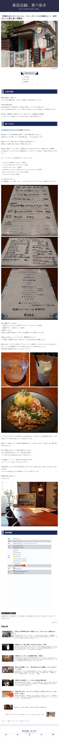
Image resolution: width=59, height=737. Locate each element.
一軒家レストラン (6, 618)
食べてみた (26, 79)
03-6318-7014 (18, 568)
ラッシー (53, 616)
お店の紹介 (26, 77)
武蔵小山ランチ (33, 616)
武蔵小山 (13, 613)
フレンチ (40, 616)
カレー (9, 616)
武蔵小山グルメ (25, 616)
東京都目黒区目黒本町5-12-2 (21, 571)
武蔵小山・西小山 (6, 613)
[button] (54, 362)
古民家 (4, 616)
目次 (26, 73)
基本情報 (26, 81)
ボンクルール (46, 616)
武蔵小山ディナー (15, 616)
